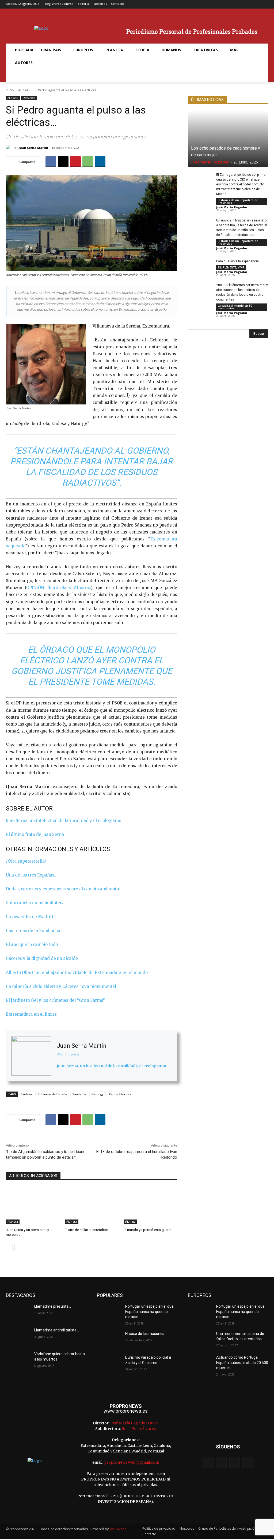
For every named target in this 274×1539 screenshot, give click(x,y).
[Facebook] (239, 4)
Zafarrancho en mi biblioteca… (37, 902)
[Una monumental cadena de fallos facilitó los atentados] (200, 1339)
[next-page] (17, 1247)
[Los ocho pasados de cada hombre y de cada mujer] (228, 139)
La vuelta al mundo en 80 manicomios (235, 307)
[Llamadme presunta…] (18, 1312)
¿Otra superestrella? (26, 861)
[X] (256, 4)
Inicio (10, 90)
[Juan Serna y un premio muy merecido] (32, 1205)
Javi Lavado (118, 1529)
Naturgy (98, 1094)
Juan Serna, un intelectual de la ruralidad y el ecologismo (63, 820)
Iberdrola (79, 1094)
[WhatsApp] (87, 161)
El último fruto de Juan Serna (35, 834)
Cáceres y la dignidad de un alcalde (42, 958)
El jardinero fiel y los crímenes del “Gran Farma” (55, 1000)
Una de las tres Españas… (31, 875)
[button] (17, 75)
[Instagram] (247, 4)
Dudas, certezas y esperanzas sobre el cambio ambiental (63, 888)
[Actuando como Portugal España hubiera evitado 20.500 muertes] (200, 1363)
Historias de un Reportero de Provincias (238, 201)
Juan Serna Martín (33, 148)
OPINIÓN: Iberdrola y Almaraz (58, 587)
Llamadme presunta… (52, 1306)
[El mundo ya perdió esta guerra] (150, 1205)
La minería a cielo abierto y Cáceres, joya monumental (61, 986)
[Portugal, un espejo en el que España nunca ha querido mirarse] (109, 1312)
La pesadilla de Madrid (29, 916)
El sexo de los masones (144, 1333)
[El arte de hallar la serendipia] (91, 1205)
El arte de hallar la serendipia (87, 1230)
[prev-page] (9, 1247)
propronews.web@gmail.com (131, 1462)
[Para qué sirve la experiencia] (200, 267)
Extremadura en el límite (31, 1014)
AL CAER (24, 90)
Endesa (26, 1094)
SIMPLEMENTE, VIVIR (231, 267)
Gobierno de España (52, 1094)
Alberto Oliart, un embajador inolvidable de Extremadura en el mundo (77, 972)
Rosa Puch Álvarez (138, 1428)
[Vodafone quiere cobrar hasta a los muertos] (18, 1359)
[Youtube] (264, 4)
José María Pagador (210, 162)
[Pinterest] (75, 161)
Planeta (12, 1222)
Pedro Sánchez (120, 1094)
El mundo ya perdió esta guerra (148, 1230)
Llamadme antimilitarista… (56, 1330)
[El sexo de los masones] (109, 1339)
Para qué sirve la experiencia (237, 261)
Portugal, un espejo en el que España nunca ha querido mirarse (149, 1311)
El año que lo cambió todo (32, 944)
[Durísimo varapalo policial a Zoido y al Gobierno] (109, 1363)
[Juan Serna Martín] (9, 147)
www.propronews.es (126, 1411)
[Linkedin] (100, 161)
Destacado (29, 98)
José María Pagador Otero (134, 1423)
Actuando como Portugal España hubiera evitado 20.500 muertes (242, 1362)
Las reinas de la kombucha (33, 930)
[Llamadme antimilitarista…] (18, 1336)
